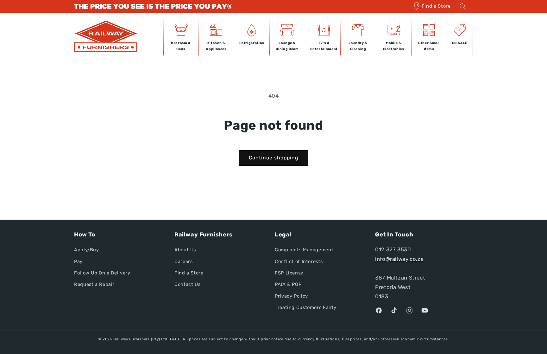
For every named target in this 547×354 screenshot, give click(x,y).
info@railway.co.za (399, 259)
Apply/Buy (86, 250)
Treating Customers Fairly (305, 307)
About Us (185, 250)
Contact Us (187, 284)
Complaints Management (304, 250)
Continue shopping (274, 158)
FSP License (289, 273)
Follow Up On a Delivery (102, 273)
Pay (78, 261)
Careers (183, 261)
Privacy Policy (291, 296)
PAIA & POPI (289, 284)
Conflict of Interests (299, 261)
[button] (463, 6)
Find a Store (436, 6)
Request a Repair (94, 284)
